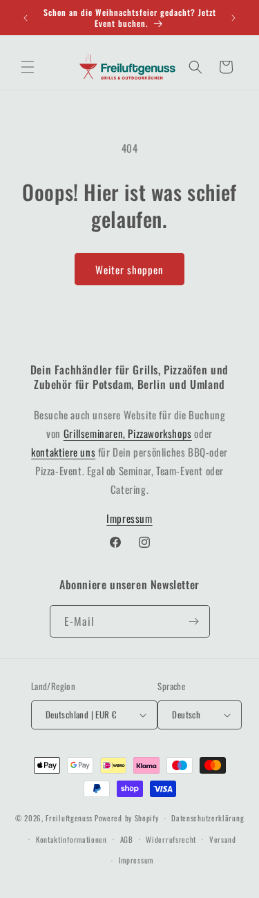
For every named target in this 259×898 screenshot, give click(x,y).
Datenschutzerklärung (207, 817)
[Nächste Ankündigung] (233, 18)
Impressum (129, 518)
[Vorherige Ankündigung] (25, 18)
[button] (27, 67)
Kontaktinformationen (71, 839)
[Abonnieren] (194, 621)
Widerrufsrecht (171, 839)
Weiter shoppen (129, 269)
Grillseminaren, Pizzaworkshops (128, 433)
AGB (126, 839)
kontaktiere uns (63, 451)
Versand (222, 839)
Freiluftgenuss (69, 817)
